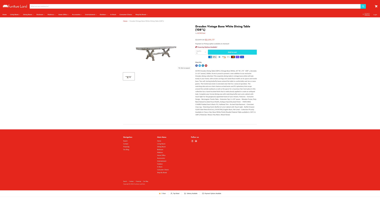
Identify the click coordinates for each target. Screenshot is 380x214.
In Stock (113, 14)
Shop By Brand (140, 14)
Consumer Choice (126, 14)
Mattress (51, 14)
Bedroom (40, 14)
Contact (125, 144)
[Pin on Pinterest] (206, 65)
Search (125, 141)
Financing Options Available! (207, 47)
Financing (126, 147)
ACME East (201, 33)
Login (375, 14)
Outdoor (103, 14)
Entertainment (90, 14)
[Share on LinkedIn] (203, 65)
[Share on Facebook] (196, 65)
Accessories (76, 14)
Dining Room (27, 14)
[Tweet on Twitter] (200, 65)
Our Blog (126, 149)
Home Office (63, 14)
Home (4, 14)
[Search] (363, 6)
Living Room (14, 14)
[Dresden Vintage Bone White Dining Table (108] (129, 76)
